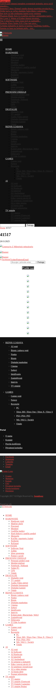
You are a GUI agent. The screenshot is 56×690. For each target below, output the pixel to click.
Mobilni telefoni (18, 97)
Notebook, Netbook (19, 99)
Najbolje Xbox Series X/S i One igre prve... (19, 23)
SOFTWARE (11, 80)
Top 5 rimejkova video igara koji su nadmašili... (20, 21)
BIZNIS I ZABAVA (14, 126)
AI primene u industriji (20, 195)
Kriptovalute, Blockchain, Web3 (25, 149)
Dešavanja (15, 154)
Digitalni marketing (19, 136)
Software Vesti (17, 82)
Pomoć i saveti (17, 89)
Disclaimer (9, 491)
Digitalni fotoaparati (19, 119)
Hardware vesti (17, 55)
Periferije (15, 75)
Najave (14, 163)
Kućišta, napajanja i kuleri (22, 72)
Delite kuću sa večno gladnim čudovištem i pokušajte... (23, 11)
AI (6, 181)
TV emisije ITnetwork (20, 215)
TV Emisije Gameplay (20, 218)
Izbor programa (17, 87)
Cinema (14, 139)
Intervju (14, 146)
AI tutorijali (16, 191)
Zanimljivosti (16, 151)
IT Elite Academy (18, 156)
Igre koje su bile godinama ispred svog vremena (20, 13)
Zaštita (14, 84)
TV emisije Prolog (19, 220)
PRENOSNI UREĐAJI (15, 92)
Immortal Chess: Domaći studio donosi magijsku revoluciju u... (27, 8)
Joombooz (38, 496)
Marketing (9, 479)
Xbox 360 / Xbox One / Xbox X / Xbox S (34, 171)
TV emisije (10, 210)
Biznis (13, 134)
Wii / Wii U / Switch (25, 176)
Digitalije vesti (17, 112)
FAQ (7, 483)
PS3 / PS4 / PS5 (23, 173)
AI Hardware (16, 188)
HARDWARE (11, 52)
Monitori (14, 62)
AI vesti (14, 183)
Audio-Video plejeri (19, 117)
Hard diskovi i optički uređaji (23, 67)
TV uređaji (15, 114)
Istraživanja (16, 144)
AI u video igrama (19, 203)
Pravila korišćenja (13, 444)
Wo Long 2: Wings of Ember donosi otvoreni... (20, 18)
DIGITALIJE (11, 109)
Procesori (15, 60)
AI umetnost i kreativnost (21, 200)
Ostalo (13, 107)
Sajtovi (14, 141)
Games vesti (16, 161)
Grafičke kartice (18, 65)
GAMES (9, 158)
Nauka (14, 131)
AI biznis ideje (17, 205)
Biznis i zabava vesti (19, 129)
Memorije (15, 70)
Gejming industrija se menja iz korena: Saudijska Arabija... (25, 26)
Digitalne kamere (18, 121)
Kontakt (8, 440)
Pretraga (30, 225)
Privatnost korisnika (13, 448)
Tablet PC (15, 102)
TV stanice (15, 213)
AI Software (16, 186)
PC (17, 168)
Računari (15, 77)
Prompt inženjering (19, 208)
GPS (13, 104)
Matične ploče (17, 57)
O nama (8, 436)
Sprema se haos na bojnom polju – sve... (17, 28)
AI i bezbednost (17, 193)
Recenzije (15, 166)
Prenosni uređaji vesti (20, 94)
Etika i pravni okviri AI (21, 198)
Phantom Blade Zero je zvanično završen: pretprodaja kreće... (26, 16)
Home (2, 228)
